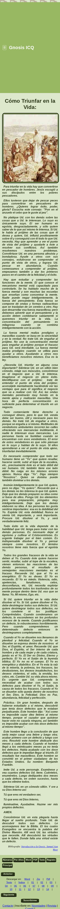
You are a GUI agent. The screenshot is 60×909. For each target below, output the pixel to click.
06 (24, 886)
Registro (51, 860)
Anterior (7, 874)
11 (20, 889)
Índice (21, 882)
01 (32, 882)
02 (41, 882)
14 (47, 889)
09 (52, 886)
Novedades (38, 905)
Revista (51, 905)
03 (51, 882)
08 (43, 886)
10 (11, 889)
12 (29, 889)
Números (7, 860)
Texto (42, 860)
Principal (7, 865)
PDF (35, 860)
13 (38, 889)
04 (6, 886)
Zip (38, 879)
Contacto (7, 905)
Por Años (19, 860)
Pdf (48, 879)
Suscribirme (30, 900)
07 (34, 886)
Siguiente (8, 894)
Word (28, 860)
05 (15, 886)
